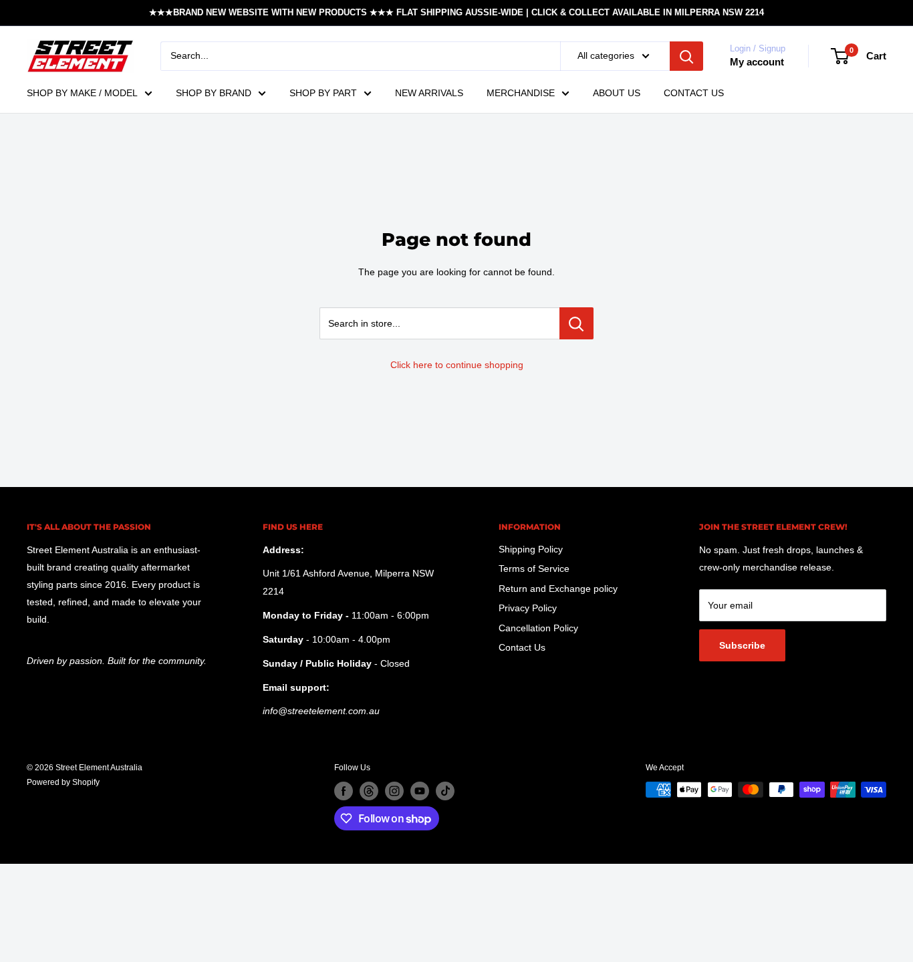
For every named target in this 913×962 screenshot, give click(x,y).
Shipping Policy (531, 549)
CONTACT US (694, 93)
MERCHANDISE (521, 93)
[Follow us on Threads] (369, 791)
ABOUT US (616, 93)
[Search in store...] (576, 323)
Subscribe (742, 645)
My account (757, 61)
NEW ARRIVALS (429, 93)
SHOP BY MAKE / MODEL (82, 93)
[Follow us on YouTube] (419, 791)
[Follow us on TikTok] (445, 791)
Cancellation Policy (538, 628)
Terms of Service (534, 568)
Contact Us (522, 647)
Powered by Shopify (63, 782)
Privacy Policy (528, 608)
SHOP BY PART (323, 93)
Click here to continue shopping (456, 364)
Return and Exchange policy (558, 588)
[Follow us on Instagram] (394, 791)
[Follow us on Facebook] (343, 791)
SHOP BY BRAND (213, 93)
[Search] (686, 56)
